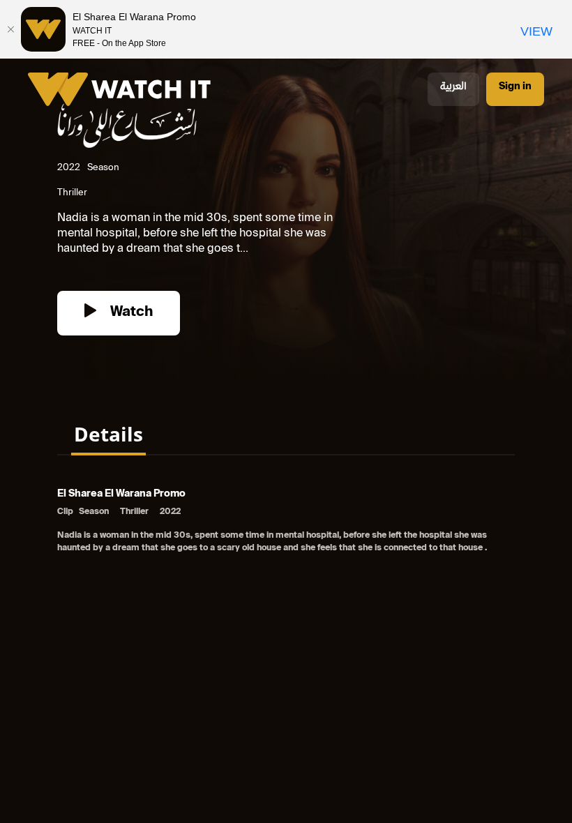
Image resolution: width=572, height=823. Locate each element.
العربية (453, 87)
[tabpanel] (286, 522)
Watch (130, 313)
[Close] (10, 29)
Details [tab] (108, 434)
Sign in (515, 87)
